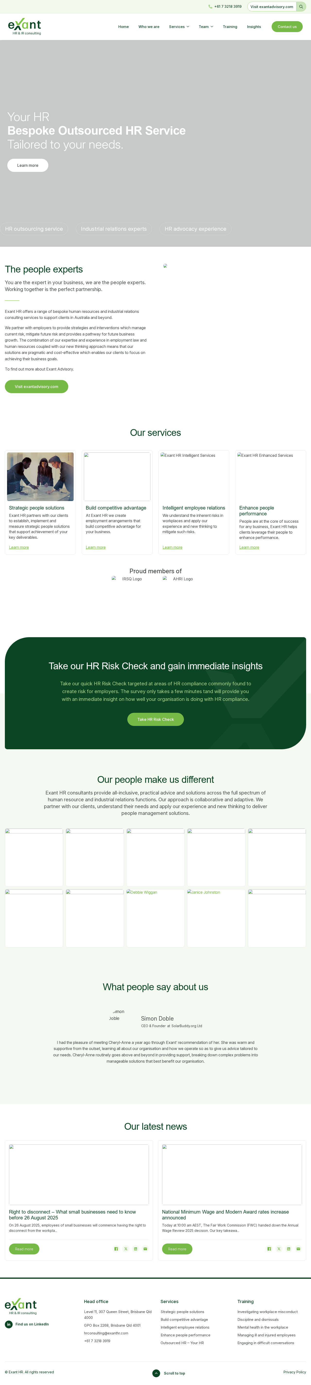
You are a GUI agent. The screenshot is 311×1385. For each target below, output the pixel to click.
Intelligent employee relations (185, 1327)
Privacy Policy (295, 1372)
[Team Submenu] (213, 26)
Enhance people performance (185, 1335)
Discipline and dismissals (258, 1319)
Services (177, 26)
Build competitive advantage (184, 1319)
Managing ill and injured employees (266, 1335)
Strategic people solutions (182, 1311)
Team (204, 26)
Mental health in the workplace (262, 1327)
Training (230, 26)
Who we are (148, 26)
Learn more (19, 547)
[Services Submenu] (189, 26)
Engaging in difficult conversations (265, 1343)
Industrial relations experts (114, 229)
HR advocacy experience (195, 229)
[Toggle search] (301, 6)
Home (123, 26)
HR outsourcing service (34, 229)
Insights (254, 26)
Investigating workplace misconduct (267, 1311)
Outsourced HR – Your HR (182, 1343)
